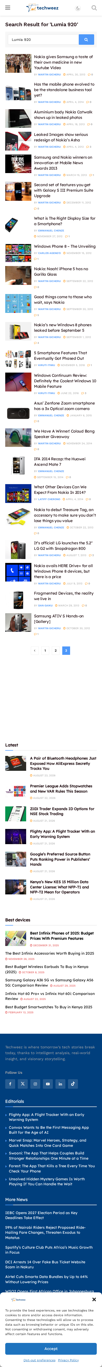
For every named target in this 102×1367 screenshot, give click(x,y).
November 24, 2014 (79, 443)
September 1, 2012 (78, 337)
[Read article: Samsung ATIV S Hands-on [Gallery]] (18, 622)
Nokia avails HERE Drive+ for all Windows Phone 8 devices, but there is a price (63, 571)
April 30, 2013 (75, 74)
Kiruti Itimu (46, 365)
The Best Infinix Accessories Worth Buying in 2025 (49, 953)
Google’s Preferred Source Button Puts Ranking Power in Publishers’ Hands (60, 859)
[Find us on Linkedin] (60, 1084)
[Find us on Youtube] (48, 1084)
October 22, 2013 (81, 527)
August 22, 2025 (34, 999)
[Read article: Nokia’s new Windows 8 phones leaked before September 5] (18, 331)
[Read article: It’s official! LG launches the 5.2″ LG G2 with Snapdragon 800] (18, 549)
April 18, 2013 (75, 124)
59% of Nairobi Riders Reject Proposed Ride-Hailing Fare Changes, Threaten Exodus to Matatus (45, 1232)
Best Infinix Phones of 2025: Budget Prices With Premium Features (62, 936)
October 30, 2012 (78, 628)
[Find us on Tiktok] (73, 1084)
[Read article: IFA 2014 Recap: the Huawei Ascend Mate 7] (18, 465)
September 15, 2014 (49, 477)
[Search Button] (94, 8)
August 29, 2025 (64, 985)
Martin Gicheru (49, 74)
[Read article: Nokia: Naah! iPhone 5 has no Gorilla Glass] (18, 275)
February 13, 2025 (20, 1012)
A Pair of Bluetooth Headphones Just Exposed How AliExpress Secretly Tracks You (63, 763)
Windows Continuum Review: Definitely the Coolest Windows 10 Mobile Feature (65, 381)
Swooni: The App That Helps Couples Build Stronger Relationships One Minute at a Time (48, 1156)
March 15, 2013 (76, 175)
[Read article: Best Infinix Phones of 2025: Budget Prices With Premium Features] (15, 938)
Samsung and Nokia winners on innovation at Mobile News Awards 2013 (63, 163)
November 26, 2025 (21, 959)
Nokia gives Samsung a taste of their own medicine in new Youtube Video (63, 62)
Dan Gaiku (45, 605)
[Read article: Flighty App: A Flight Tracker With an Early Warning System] (15, 836)
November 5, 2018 (72, 365)
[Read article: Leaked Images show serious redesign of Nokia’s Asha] (18, 141)
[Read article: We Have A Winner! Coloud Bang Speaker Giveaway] (18, 437)
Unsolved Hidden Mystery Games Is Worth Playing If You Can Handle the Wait (47, 1182)
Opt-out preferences (39, 1360)
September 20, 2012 (79, 309)
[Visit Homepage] (42, 7)
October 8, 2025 (32, 972)
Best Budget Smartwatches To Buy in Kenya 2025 (48, 1007)
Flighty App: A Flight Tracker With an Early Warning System (62, 834)
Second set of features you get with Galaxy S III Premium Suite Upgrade (63, 190)
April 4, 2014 (75, 102)
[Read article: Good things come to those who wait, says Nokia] (18, 303)
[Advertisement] (51, 698)
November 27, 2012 (49, 236)
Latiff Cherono (49, 499)
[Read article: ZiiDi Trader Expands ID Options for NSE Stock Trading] (15, 813)
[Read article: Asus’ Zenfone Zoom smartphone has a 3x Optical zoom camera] (18, 409)
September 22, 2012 (79, 281)
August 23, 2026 (43, 775)
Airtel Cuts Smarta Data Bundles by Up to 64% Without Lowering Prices (46, 1279)
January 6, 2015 (80, 415)
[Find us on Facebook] (10, 1084)
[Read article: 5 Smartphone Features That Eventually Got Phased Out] (18, 359)
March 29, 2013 (68, 605)
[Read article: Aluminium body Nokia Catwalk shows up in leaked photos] (18, 118)
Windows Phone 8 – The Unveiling (65, 246)
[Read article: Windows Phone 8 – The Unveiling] (18, 252)
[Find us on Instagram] (35, 1084)
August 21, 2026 (43, 820)
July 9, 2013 (74, 583)
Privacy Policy (68, 1360)
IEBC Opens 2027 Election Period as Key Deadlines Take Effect (41, 1215)
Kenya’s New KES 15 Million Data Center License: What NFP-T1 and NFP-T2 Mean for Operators (59, 886)
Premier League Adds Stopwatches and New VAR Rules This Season (61, 789)
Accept (51, 1348)
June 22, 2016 (69, 393)
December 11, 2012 (78, 202)
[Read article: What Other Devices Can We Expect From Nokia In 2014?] (18, 493)
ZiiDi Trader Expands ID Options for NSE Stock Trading (62, 811)
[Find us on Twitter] (23, 1084)
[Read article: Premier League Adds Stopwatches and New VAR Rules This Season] (15, 791)
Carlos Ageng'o (49, 253)
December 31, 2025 (45, 945)
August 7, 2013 (76, 555)
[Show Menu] (7, 8)
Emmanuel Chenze (51, 230)
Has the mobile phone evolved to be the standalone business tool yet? (64, 90)
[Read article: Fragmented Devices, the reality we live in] (18, 599)
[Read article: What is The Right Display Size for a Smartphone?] (18, 224)
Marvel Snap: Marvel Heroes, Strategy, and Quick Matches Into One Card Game (47, 1143)
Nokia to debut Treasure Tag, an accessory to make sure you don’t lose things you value (65, 515)
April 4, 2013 (75, 146)
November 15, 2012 (79, 253)
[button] (94, 1299)
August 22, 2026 (43, 797)
